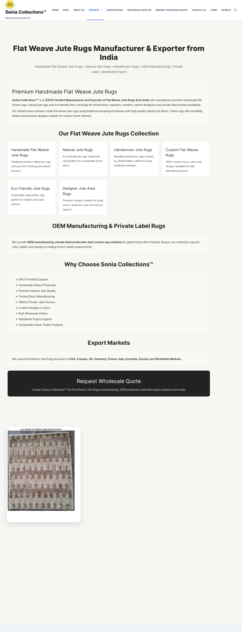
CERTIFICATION (115, 10)
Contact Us (199, 10)
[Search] (235, 10)
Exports (94, 10)
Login (213, 10)
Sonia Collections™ (25, 12)
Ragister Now (229, 10)
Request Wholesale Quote (171, 10)
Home (55, 10)
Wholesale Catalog (139, 10)
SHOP (66, 10)
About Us (79, 10)
